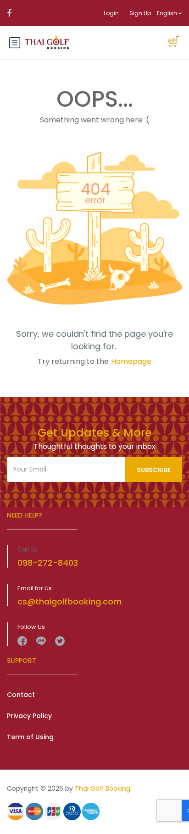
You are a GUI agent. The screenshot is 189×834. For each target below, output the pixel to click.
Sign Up (140, 13)
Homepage (131, 361)
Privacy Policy (29, 715)
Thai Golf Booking (102, 788)
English (167, 13)
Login (111, 13)
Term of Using (30, 737)
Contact (21, 694)
